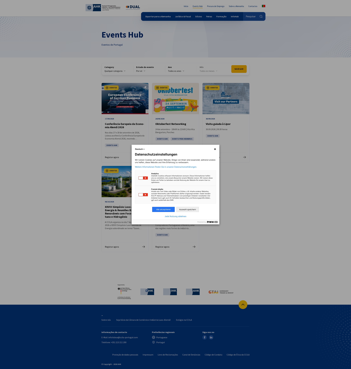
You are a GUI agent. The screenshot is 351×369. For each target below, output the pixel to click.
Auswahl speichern (187, 209)
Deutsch (139, 149)
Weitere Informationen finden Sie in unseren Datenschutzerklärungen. (166, 167)
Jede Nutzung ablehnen (175, 216)
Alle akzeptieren (163, 209)
